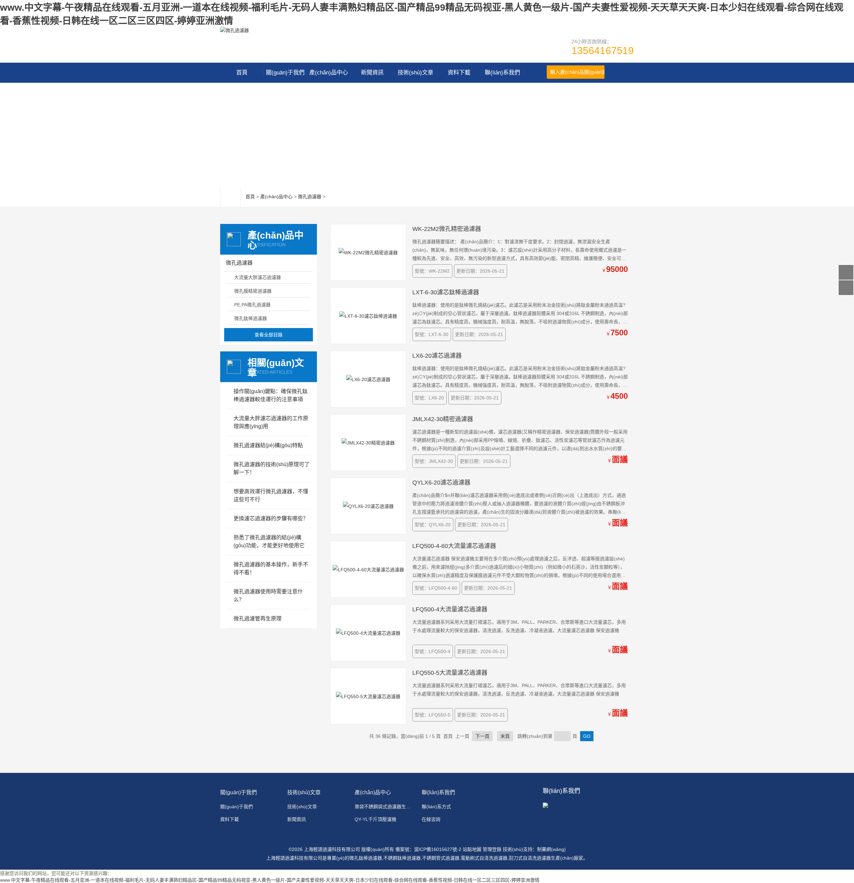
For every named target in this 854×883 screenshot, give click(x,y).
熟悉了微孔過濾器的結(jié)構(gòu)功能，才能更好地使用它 (269, 541)
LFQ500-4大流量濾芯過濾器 (449, 609)
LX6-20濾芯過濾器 (437, 355)
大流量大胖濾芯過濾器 (257, 277)
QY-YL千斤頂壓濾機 (375, 819)
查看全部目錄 (269, 334)
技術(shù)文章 (415, 72)
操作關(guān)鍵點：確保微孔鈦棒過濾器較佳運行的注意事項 (271, 395)
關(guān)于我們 (285, 72)
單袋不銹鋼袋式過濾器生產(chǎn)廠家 (384, 806)
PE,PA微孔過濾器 (252, 304)
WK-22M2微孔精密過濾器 (446, 229)
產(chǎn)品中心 (328, 72)
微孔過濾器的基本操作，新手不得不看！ (271, 568)
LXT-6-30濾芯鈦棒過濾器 (445, 292)
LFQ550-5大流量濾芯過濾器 (449, 672)
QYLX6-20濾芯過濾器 (441, 482)
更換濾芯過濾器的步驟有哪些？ (271, 518)
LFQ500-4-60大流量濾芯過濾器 (454, 546)
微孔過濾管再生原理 (258, 618)
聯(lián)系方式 (436, 806)
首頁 (242, 72)
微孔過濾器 (309, 196)
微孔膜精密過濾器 (253, 291)
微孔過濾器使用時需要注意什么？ (268, 595)
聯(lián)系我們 (502, 72)
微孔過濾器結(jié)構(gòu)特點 (268, 445)
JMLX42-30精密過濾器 (442, 419)
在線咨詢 (431, 819)
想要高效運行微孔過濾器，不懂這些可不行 (271, 495)
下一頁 (482, 736)
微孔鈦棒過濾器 (250, 318)
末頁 (505, 736)
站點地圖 (472, 849)
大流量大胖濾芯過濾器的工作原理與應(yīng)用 (271, 422)
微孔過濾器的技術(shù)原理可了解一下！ (272, 468)
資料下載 (459, 72)
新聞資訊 (372, 72)
